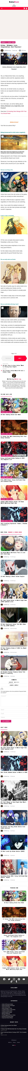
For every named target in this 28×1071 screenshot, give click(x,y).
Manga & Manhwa (6, 1013)
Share (2, 54)
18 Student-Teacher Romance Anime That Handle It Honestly (13, 672)
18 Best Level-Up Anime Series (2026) (12, 851)
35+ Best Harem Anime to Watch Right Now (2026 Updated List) (13, 601)
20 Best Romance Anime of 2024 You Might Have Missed (13, 648)
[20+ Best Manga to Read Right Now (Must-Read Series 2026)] (14, 790)
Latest (14, 6)
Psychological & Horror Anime (8, 1015)
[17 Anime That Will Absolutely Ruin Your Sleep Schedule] (14, 427)
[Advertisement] (14, 24)
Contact (18, 1042)
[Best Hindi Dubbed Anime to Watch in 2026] (14, 763)
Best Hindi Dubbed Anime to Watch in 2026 (14, 772)
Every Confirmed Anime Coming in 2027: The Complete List (13, 458)
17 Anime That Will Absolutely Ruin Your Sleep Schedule (13, 437)
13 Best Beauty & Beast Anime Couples (12, 576)
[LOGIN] (26, 8)
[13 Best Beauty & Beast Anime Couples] (14, 567)
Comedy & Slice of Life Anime (8, 1009)
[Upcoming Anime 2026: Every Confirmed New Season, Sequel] (14, 866)
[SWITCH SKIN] (24, 8)
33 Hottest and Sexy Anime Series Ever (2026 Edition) (13, 827)
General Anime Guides (6, 412)
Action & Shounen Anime (7, 1004)
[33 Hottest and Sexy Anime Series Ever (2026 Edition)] (14, 817)
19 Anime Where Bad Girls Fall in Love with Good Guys (13, 553)
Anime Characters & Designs (8, 1005)
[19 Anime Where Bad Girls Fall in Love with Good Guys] (14, 543)
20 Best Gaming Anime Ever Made (11, 414)
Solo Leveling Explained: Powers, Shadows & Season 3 (14, 524)
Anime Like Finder (6, 1006)
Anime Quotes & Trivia (6, 521)
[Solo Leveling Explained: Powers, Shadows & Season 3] (14, 514)
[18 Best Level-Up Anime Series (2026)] (14, 842)
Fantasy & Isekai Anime (7, 1011)
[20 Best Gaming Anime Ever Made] (14, 405)
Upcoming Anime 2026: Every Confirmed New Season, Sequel (14, 876)
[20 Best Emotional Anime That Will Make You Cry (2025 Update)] (14, 615)
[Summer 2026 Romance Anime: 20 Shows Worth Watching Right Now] (14, 492)
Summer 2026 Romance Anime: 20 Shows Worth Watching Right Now (12, 502)
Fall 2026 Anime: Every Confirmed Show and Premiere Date (13, 480)
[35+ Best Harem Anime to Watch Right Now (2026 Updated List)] (14, 591)
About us (10, 1042)
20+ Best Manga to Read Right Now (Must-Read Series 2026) (13, 802)
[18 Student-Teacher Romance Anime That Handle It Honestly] (14, 662)
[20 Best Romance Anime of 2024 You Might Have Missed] (14, 638)
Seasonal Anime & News (6, 455)
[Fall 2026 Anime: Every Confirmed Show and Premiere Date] (14, 470)
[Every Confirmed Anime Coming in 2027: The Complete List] (14, 449)
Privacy (14, 1042)
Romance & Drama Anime (15, 532)
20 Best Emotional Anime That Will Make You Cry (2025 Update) (13, 624)
